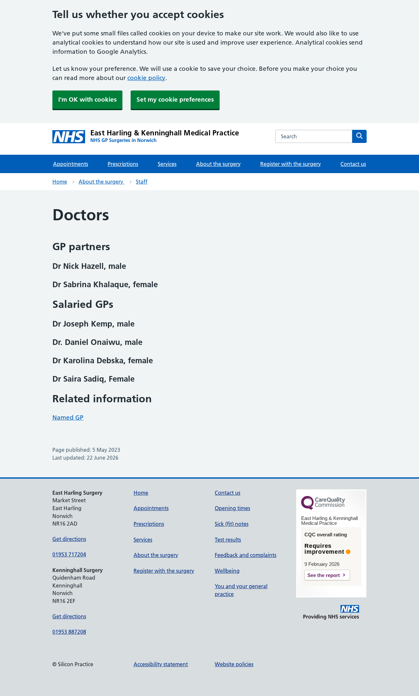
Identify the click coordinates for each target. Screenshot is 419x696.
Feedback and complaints (245, 555)
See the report (323, 575)
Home (59, 181)
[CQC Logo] (323, 508)
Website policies (234, 664)
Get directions (69, 539)
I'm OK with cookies (87, 99)
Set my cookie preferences (175, 99)
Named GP (67, 417)
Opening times (232, 508)
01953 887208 (69, 631)
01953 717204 (69, 554)
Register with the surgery (290, 164)
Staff (141, 181)
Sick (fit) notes (231, 524)
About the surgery (218, 164)
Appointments (70, 164)
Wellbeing (227, 570)
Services (167, 164)
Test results (228, 539)
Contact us (353, 164)
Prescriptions (123, 164)
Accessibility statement (161, 664)
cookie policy (146, 78)
